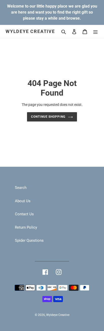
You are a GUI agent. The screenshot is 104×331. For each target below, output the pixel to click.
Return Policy (26, 227)
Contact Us (24, 214)
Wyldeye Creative (30, 31)
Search (21, 187)
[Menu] (95, 31)
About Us (23, 201)
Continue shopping (48, 116)
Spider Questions (29, 240)
